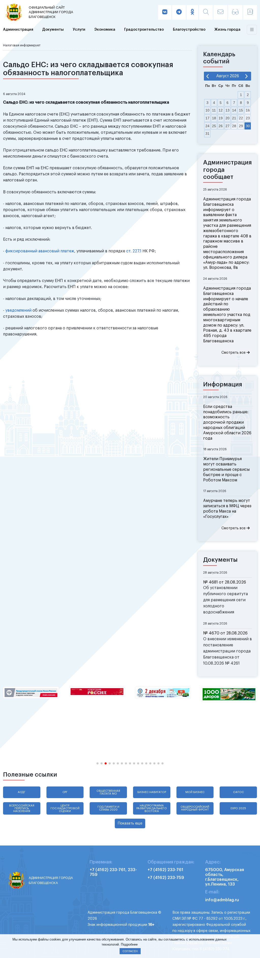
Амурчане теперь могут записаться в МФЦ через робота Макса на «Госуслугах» (227, 508)
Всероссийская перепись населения (21, 808)
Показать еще (130, 823)
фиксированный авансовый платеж (39, 251)
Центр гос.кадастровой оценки (65, 808)
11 (214, 110)
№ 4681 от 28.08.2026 (224, 582)
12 (221, 110)
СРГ (65, 792)
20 (227, 118)
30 (248, 126)
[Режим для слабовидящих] (235, 12)
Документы (53, 29)
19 (221, 118)
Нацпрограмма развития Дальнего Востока (151, 808)
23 (248, 118)
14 (234, 110)
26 (221, 126)
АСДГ (21, 792)
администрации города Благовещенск (51, 12)
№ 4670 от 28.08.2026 (225, 633)
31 (207, 134)
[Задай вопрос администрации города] (220, 12)
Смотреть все (234, 352)
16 (248, 110)
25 (214, 126)
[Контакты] (250, 12)
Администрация (18, 29)
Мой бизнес (194, 792)
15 (241, 110)
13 (227, 110)
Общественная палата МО (108, 792)
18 (214, 118)
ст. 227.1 (133, 251)
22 (241, 118)
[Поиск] (206, 12)
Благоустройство (189, 29)
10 (207, 110)
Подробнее (129, 944)
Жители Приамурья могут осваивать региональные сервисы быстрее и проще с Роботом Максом (226, 469)
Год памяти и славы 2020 (108, 808)
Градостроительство (144, 29)
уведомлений (18, 310)
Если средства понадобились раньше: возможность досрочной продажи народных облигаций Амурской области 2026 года (227, 422)
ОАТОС (238, 792)
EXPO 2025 (238, 808)
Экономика (104, 29)
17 (207, 118)
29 (241, 126)
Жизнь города (227, 29)
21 (234, 118)
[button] (97, 763)
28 (234, 126)
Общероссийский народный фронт (195, 808)
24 (207, 126)
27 (227, 126)
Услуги (79, 29)
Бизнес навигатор (151, 792)
